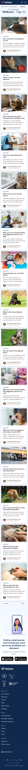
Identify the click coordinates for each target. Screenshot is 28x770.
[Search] (22, 2)
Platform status (5, 744)
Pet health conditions (7, 718)
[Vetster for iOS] (7, 659)
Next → (24, 603)
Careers (3, 700)
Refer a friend (5, 706)
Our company (5, 694)
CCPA (2, 734)
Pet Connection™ (6, 715)
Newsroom (4, 697)
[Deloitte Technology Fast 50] (13, 683)
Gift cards (4, 709)
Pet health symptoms (7, 721)
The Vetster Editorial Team (14, 50)
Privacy (3, 728)
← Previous (5, 603)
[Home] (6, 2)
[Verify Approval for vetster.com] (11, 676)
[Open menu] (25, 2)
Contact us (4, 741)
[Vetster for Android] (21, 659)
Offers (3, 703)
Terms (3, 731)
